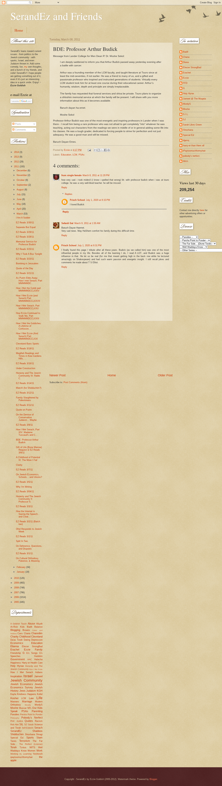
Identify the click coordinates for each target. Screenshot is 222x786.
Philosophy (14, 718)
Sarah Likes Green (192, 124)
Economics (16, 642)
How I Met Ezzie (35, 669)
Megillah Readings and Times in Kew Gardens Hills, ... (28, 356)
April (19, 209)
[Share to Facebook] (105, 150)
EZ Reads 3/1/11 (24, 553)
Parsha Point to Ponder (31, 714)
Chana (27, 633)
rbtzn (185, 161)
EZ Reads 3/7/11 (24, 469)
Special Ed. (17, 737)
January (21, 572)
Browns (26, 630)
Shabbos (37, 730)
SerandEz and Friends (56, 16)
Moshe (14, 707)
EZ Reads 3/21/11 (25, 273)
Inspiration (16, 676)
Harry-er (26, 662)
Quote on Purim (24, 409)
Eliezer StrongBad (32, 646)
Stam (39, 737)
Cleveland (36, 636)
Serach (38, 727)
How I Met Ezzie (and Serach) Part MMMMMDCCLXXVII (28, 298)
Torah (13, 747)
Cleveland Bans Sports (27, 343)
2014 (17, 152)
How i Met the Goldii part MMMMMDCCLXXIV (28, 289)
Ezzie (27, 649)
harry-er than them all (193, 145)
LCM (74, 154)
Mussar (23, 708)
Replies (68, 194)
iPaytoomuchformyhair (194, 150)
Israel (28, 676)
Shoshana (30, 734)
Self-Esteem (27, 728)
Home (19, 30)
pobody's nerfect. (191, 156)
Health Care (36, 662)
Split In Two (22, 541)
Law (31, 698)
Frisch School (77, 200)
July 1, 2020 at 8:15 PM (98, 200)
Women (31, 750)
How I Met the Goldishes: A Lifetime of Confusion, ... (28, 326)
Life (39, 698)
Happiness (15, 662)
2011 (17, 166)
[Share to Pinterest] (108, 150)
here (202, 210)
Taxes (13, 741)
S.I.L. (186, 114)
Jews (22, 690)
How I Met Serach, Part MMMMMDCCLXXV (28, 307)
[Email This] (95, 150)
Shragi (39, 734)
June (19, 199)
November (22, 175)
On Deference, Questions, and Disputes (29, 547)
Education (66, 154)
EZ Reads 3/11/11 (25, 405)
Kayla (13, 694)
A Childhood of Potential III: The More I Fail (28, 458)
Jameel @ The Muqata (194, 98)
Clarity (19, 465)
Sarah (31, 725)
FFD (185, 83)
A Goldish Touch (18, 624)
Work (39, 750)
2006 (17, 597)
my (25, 66)
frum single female (71, 175)
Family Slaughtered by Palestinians (27, 399)
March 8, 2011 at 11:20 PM (96, 175)
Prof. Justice (16, 721)
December (22, 170)
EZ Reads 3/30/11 (25, 222)
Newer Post (57, 375)
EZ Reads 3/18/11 (25, 348)
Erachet (14, 649)
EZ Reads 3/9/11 (24, 425)
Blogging (15, 629)
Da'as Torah (16, 640)
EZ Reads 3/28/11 (25, 236)
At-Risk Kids (17, 627)
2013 (17, 156)
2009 (17, 582)
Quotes (29, 720)
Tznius (23, 747)
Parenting (37, 711)
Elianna (14, 646)
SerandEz (16, 730)
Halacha (38, 659)
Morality (28, 705)
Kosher (14, 698)
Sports (30, 737)
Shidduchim (17, 734)
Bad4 (29, 627)
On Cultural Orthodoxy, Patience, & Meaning (28, 559)
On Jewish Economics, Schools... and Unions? (29, 475)
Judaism (31, 690)
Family (38, 649)
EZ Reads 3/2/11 (24, 536)
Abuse (31, 623)
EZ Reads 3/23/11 (25, 258)
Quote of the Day (24, 268)
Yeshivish (37, 754)
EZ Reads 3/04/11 (25, 491)
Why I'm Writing (24, 486)
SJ (25, 724)
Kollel (39, 694)
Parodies (14, 714)
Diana (186, 62)
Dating (27, 640)
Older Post (165, 375)
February (21, 567)
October (21, 180)
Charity (14, 636)
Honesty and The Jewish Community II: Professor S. (28, 499)
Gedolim (38, 656)
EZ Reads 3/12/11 (25, 392)
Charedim (36, 633)
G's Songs (32, 653)
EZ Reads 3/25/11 (25, 249)
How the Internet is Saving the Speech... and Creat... (28, 514)
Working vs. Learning (21, 754)
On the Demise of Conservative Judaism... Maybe (26, 417)
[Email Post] (89, 150)
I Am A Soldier (23, 217)
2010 (17, 578)
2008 (17, 587)
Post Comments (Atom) (75, 382)
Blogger (153, 779)
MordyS (38, 704)
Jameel (38, 676)
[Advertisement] (111, 347)
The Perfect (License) (30, 744)
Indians (38, 672)
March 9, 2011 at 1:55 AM (87, 223)
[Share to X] (102, 150)
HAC (29, 659)
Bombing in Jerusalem (27, 263)
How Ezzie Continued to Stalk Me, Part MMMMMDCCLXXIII (28, 316)
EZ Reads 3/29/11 (25, 232)
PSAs (81, 154)
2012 (17, 161)
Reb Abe (14, 725)
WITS (32, 747)
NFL (29, 708)
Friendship (15, 653)
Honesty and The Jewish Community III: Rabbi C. (28, 376)
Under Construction (25, 368)
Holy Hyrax (17, 665)
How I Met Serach (21, 672)
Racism (38, 721)
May (19, 204)
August (20, 189)
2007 (17, 592)
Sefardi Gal (67, 223)
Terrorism (24, 740)
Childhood (25, 636)
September (22, 185)
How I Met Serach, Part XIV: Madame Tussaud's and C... (28, 432)
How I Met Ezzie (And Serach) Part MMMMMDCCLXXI (27, 336)
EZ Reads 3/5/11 (24, 482)
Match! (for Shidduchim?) (28, 388)
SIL (21, 724)
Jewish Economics (21, 684)
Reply (64, 187)
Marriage (27, 701)
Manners (14, 701)
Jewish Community (26, 680)
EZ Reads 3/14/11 (25, 383)
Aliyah (39, 623)
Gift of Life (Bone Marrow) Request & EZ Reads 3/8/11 (29, 450)
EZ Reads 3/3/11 (24, 506)
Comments (20, 129)
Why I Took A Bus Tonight (29, 254)
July (19, 194)
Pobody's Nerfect (31, 717)
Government (17, 659)
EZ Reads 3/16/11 (25, 363)
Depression (36, 640)
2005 (17, 602)
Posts (17, 124)
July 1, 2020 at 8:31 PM (89, 245)
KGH (39, 690)
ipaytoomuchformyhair (21, 757)
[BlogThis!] (98, 150)
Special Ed (188, 135)
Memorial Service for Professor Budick (26, 243)
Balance (38, 627)
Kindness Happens (26, 694)
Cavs (20, 633)
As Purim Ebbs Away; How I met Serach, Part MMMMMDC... (29, 281)
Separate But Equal (26, 227)
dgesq (186, 140)
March (20, 213)
